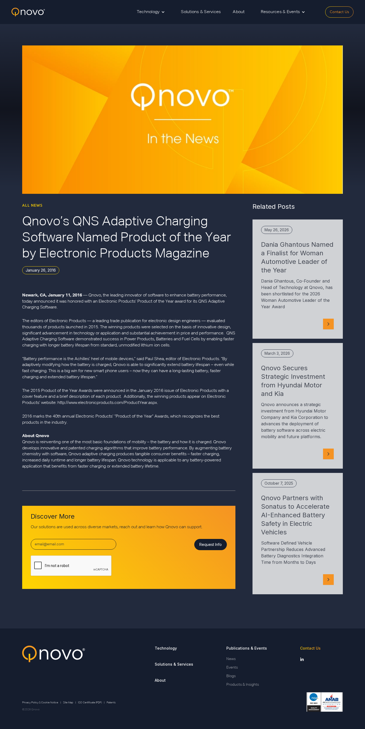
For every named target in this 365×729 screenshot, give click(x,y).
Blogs (231, 676)
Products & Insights (242, 684)
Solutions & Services (201, 12)
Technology (166, 648)
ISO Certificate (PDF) (90, 702)
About (238, 12)
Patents (111, 702)
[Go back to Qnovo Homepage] (53, 666)
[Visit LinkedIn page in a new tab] (302, 659)
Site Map (68, 702)
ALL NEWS (32, 205)
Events (232, 667)
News (231, 659)
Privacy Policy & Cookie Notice (40, 702)
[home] (28, 12)
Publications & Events (246, 648)
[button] (151, 12)
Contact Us (339, 12)
